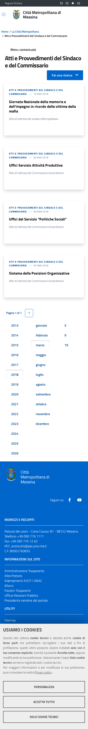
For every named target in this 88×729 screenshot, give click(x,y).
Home (4, 31)
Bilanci (9, 585)
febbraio (42, 335)
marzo (40, 345)
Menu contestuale (23, 49)
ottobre (41, 404)
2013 (14, 325)
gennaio (41, 325)
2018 (14, 374)
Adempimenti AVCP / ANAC (23, 580)
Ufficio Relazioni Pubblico (21, 595)
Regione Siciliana (13, 3)
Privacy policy (43, 672)
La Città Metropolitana (25, 31)
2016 (14, 354)
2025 (14, 443)
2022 (14, 413)
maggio (41, 354)
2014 (14, 335)
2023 (14, 423)
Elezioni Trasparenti (18, 590)
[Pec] (78, 3)
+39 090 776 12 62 (24, 541)
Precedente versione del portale (26, 600)
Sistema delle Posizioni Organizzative (39, 273)
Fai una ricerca (62, 75)
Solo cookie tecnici (44, 716)
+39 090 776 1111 (30, 536)
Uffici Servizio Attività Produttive (36, 165)
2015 (14, 345)
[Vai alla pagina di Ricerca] (80, 14)
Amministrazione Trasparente (24, 570)
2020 (14, 394)
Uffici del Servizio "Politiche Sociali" (38, 219)
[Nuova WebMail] (61, 3)
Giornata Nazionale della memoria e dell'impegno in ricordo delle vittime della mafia (42, 106)
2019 (14, 384)
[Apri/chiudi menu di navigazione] (3, 14)
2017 (14, 364)
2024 (14, 433)
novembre (43, 413)
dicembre (42, 423)
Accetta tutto (44, 701)
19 (66, 345)
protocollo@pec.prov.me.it (29, 546)
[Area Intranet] (73, 3)
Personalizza (44, 687)
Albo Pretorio (13, 575)
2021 (14, 404)
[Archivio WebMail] (67, 3)
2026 (14, 453)
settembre (43, 394)
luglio (39, 374)
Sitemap (10, 620)
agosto (40, 384)
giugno (40, 364)
